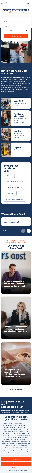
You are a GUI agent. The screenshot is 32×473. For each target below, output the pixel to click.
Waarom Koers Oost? (13, 214)
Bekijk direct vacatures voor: (11, 168)
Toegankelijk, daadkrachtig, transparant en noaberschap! (16, 241)
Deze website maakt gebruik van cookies (16, 418)
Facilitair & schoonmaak (19, 115)
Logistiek (17, 148)
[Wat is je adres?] (26, 31)
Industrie (17, 131)
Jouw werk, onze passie (16, 9)
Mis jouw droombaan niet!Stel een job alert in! (13, 404)
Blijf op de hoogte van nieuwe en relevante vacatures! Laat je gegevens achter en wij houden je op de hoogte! (15, 413)
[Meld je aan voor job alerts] (28, 3)
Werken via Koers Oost (16, 12)
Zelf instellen (16, 468)
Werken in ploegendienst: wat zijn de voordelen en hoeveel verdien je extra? (14, 283)
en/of (6, 26)
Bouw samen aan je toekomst (20, 104)
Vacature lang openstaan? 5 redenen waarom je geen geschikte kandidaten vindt (15, 329)
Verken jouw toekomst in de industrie (19, 135)
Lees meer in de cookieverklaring (16, 471)
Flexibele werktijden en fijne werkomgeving (20, 120)
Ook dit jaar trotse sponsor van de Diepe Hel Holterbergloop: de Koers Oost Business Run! (15, 373)
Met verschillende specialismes (19, 151)
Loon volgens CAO (11, 222)
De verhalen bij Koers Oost (16, 247)
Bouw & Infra (19, 101)
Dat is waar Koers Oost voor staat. (14, 72)
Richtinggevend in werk (9, 68)
